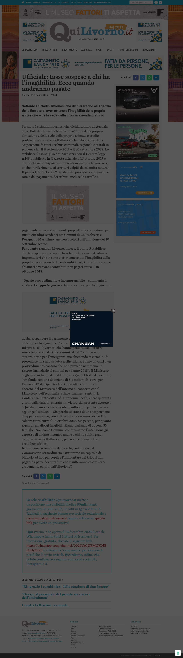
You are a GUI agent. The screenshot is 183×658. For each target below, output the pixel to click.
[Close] (113, 311)
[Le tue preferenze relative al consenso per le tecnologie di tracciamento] (178, 653)
